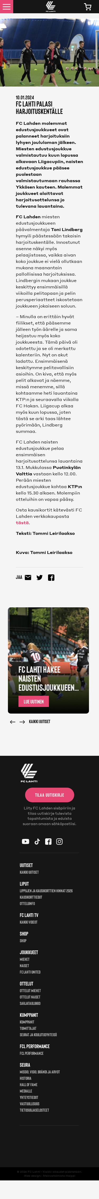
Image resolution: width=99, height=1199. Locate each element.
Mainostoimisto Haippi (59, 1175)
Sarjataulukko (30, 1003)
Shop (23, 940)
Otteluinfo (27, 903)
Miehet (25, 959)
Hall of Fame (28, 1084)
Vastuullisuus (29, 1103)
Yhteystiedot (29, 1097)
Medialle (26, 1090)
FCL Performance (32, 1053)
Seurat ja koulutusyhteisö (38, 1034)
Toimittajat (28, 1028)
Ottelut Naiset (30, 996)
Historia (25, 1078)
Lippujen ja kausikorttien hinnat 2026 (46, 890)
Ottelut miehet (30, 990)
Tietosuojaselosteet (34, 1109)
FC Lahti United (30, 971)
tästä (22, 522)
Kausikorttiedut (31, 896)
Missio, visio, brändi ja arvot (40, 1071)
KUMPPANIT (27, 1021)
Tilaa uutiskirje (49, 795)
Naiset (24, 965)
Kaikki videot (28, 921)
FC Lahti (34, 1171)
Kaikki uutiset (39, 721)
